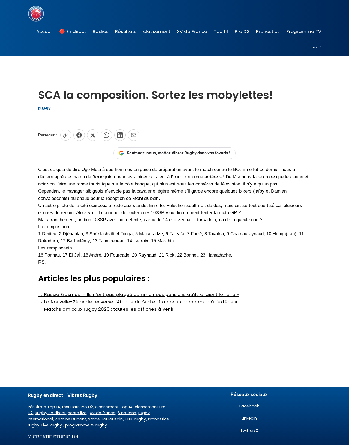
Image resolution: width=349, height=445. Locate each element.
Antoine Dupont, (71, 419)
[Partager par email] (133, 135)
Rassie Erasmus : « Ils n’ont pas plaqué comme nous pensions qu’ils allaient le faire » (138, 294)
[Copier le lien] (65, 135)
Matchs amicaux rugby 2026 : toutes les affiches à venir (105, 309)
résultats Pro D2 (77, 407)
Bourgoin (102, 176)
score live (77, 413)
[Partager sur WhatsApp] (106, 135)
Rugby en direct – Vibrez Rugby (62, 395)
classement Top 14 (114, 407)
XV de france (102, 413)
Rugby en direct (50, 413)
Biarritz (178, 176)
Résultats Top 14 (44, 407)
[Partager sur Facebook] (79, 135)
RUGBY (44, 108)
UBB (128, 419)
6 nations (127, 413)
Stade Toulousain (105, 419)
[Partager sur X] (92, 135)
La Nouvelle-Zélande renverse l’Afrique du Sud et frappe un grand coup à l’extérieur (138, 301)
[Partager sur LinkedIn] (120, 135)
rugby (140, 419)
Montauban (145, 198)
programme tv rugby (86, 425)
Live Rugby (51, 425)
